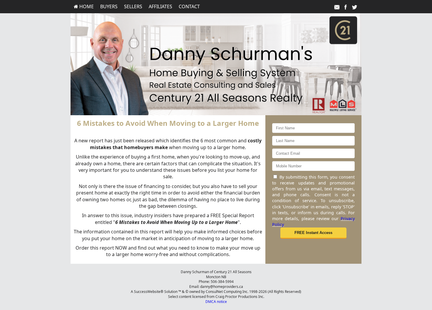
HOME (86, 6)
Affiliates (160, 6)
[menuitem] (84, 6)
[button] (313, 233)
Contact (189, 6)
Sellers (133, 6)
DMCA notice (216, 301)
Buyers (109, 6)
